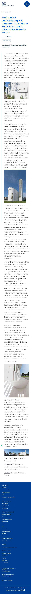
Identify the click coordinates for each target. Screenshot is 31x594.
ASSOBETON (5, 485)
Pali (2, 526)
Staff (3, 494)
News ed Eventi (7, 12)
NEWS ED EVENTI (6, 551)
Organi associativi (6, 492)
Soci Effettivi (5, 503)
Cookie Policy (16, 590)
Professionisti (5, 508)
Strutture (4, 533)
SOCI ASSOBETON (6, 501)
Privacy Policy (9, 590)
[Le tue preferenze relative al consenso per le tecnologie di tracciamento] (1, 445)
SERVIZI (4, 544)
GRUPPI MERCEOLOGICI (8, 512)
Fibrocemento (5, 521)
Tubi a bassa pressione (7, 538)
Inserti (3, 524)
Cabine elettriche (6, 516)
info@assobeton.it (9, 574)
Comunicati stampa (6, 553)
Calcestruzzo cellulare (7, 519)
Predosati (4, 528)
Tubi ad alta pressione (7, 540)
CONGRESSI (5, 560)
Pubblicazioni (5, 555)
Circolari (4, 558)
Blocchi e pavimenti (6, 514)
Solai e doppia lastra (6, 531)
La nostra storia (5, 490)
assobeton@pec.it (8, 576)
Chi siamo (4, 487)
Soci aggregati (5, 505)
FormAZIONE (5, 563)
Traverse (4, 536)
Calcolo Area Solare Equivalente (9, 547)
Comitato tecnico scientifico (8, 497)
